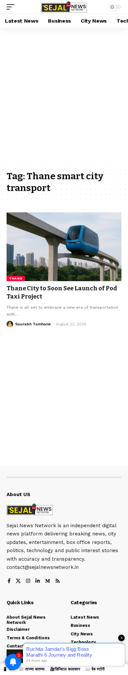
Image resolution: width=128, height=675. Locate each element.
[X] (18, 581)
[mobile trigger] (12, 7)
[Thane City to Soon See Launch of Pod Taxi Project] (64, 246)
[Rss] (57, 581)
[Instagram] (28, 581)
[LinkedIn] (37, 581)
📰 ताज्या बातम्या (32, 669)
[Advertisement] (64, 95)
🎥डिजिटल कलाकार (65, 669)
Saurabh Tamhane (33, 324)
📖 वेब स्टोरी (95, 669)
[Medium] (47, 581)
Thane (16, 278)
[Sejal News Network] (64, 7)
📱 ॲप (8, 669)
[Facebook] (9, 581)
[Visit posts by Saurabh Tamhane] (10, 324)
